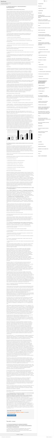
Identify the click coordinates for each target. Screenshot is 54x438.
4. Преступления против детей (42, 55)
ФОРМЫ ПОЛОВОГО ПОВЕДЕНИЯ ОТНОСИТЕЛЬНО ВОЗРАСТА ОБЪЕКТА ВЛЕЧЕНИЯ (44, 43)
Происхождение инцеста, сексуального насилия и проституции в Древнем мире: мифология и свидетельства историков (44, 112)
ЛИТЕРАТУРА (40, 125)
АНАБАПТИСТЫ (40, 144)
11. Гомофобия (40, 93)
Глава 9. (39, 153)
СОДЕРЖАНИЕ (40, 10)
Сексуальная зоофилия (41, 38)
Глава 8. (39, 137)
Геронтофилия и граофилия (42, 59)
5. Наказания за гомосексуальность (43, 78)
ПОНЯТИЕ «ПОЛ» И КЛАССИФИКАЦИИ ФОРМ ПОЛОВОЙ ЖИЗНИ (44, 16)
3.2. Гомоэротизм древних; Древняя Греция (44, 71)
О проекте (18, 434)
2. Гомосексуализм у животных (42, 66)
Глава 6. (39, 62)
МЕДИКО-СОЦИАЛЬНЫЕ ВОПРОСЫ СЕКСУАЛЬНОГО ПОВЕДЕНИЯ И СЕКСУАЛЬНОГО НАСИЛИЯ (44, 108)
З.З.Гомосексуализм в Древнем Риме (43, 73)
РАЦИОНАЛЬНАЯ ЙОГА (42, 146)
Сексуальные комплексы (41, 32)
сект (38, 139)
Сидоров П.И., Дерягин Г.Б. (42, 8)
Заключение (40, 134)
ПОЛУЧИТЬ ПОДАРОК (11, 415)
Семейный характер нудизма (42, 104)
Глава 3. (39, 25)
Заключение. (40, 151)
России (39, 115)
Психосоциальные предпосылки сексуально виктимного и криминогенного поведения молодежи (44, 119)
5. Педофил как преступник (42, 57)
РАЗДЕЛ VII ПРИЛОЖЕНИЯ (42, 155)
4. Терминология (40, 76)
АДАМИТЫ (40, 141)
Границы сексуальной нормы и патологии (44, 27)
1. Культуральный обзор (41, 47)
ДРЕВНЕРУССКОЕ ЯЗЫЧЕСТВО (43, 148)
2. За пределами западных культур (43, 49)
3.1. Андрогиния (40, 69)
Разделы (21, 434)
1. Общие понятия (40, 64)
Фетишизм (39, 40)
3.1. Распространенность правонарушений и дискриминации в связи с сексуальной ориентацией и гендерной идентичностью (19, 425)
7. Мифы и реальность (41, 85)
